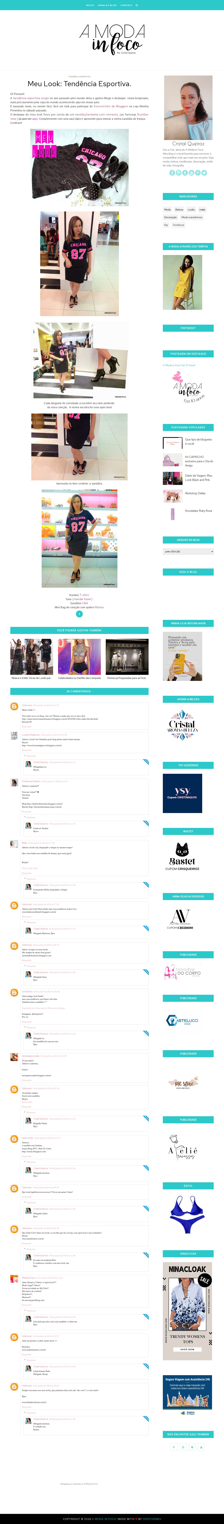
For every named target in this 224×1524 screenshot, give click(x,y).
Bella (24, 842)
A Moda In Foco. (105, 1519)
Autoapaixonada (30, 1055)
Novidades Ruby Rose (198, 511)
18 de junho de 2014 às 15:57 (46, 705)
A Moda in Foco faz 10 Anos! (179, 365)
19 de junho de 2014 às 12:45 (62, 1209)
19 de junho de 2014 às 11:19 (62, 929)
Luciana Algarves (31, 734)
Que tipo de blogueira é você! (198, 442)
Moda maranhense (191, 217)
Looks (191, 209)
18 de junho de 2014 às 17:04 (41, 843)
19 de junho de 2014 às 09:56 (46, 1187)
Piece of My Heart (30, 868)
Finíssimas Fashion (31, 781)
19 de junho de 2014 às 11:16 (62, 824)
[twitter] (204, 174)
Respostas (31, 756)
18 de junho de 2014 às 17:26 (46, 904)
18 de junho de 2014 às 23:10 (46, 1088)
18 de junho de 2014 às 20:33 (46, 945)
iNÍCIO (90, 5)
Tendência (178, 225)
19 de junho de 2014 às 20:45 (46, 1385)
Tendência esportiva (80, 77)
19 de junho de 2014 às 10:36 (46, 1228)
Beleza (179, 209)
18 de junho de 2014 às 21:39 (53, 1056)
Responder (26, 726)
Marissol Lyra (28, 1277)
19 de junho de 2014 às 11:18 (62, 885)
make (202, 209)
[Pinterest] (198, 174)
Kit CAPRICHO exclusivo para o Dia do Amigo (199, 461)
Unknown (27, 705)
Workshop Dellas (195, 493)
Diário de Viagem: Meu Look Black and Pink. (198, 478)
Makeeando (27, 1102)
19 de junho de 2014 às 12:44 (62, 1168)
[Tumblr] (185, 174)
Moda (167, 209)
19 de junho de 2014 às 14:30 (62, 1366)
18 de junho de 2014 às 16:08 (54, 735)
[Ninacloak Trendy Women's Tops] (187, 1359)
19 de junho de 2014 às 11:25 (62, 1119)
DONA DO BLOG (107, 5)
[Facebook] (172, 174)
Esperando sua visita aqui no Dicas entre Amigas (43, 1008)
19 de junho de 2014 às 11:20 (62, 972)
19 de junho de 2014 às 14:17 (46, 1336)
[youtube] (191, 174)
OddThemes (152, 1519)
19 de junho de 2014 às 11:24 (62, 1034)
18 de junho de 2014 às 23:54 (47, 1138)
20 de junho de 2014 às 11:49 (62, 1419)
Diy (166, 225)
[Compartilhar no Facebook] (79, 614)
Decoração (170, 217)
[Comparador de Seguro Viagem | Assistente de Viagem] (187, 1415)
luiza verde (27, 1137)
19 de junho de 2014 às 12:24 (49, 1278)
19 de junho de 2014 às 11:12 (62, 762)
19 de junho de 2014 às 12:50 (62, 1317)
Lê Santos (27, 991)
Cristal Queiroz (40, 762)
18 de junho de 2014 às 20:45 (46, 991)
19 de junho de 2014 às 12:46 (62, 1255)
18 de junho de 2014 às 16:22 (55, 781)
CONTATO (126, 5)
